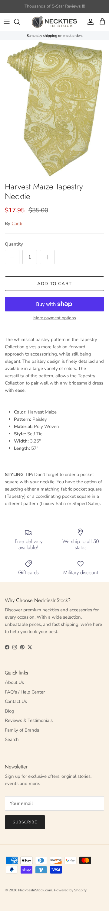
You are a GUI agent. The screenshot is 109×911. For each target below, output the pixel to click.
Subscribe (25, 822)
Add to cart (54, 284)
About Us (14, 682)
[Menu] (6, 21)
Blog (9, 711)
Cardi (17, 224)
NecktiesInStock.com (35, 890)
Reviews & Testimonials (29, 720)
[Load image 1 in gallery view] (54, 109)
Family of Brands (22, 730)
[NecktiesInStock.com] (54, 22)
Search (12, 739)
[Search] (20, 21)
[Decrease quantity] (12, 257)
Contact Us (16, 701)
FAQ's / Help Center (25, 692)
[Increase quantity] (47, 257)
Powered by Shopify (70, 890)
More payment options (54, 318)
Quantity (14, 244)
